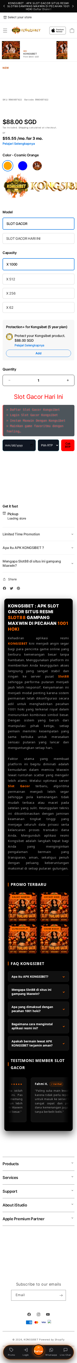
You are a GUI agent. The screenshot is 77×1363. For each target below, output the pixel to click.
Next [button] (73, 6)
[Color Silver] (37, 166)
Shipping (24, 127)
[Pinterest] (19, 589)
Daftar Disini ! (42, 9)
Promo (11, 1355)
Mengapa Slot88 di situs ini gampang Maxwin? (31, 992)
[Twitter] (13, 589)
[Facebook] (6, 589)
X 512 (10, 279)
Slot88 (63, 676)
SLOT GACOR (16, 223)
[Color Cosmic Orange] (8, 166)
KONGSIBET (17, 643)
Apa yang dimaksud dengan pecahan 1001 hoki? (32, 1009)
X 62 (9, 307)
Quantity (9, 369)
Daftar (38, 1351)
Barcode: (29, 99)
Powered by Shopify (52, 1339)
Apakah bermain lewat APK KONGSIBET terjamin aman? (32, 1043)
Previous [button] (4, 6)
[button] (5, 30)
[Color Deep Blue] (22, 166)
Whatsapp (51, 1355)
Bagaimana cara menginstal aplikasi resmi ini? (32, 1026)
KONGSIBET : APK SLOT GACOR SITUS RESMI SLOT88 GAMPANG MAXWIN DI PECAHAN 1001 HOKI (38, 6)
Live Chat (65, 1355)
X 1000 (11, 264)
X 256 (10, 293)
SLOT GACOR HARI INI (23, 238)
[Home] (26, 30)
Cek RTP (68, 445)
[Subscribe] (61, 1295)
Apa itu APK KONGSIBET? (30, 976)
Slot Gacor (19, 786)
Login (26, 1355)
